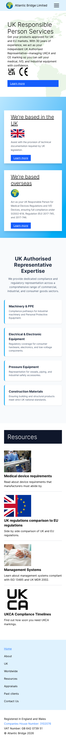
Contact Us (11, 701)
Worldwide (11, 671)
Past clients (11, 693)
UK (6, 663)
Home (8, 648)
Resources (10, 678)
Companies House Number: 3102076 (27, 723)
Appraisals (10, 686)
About (8, 656)
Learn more (17, 83)
